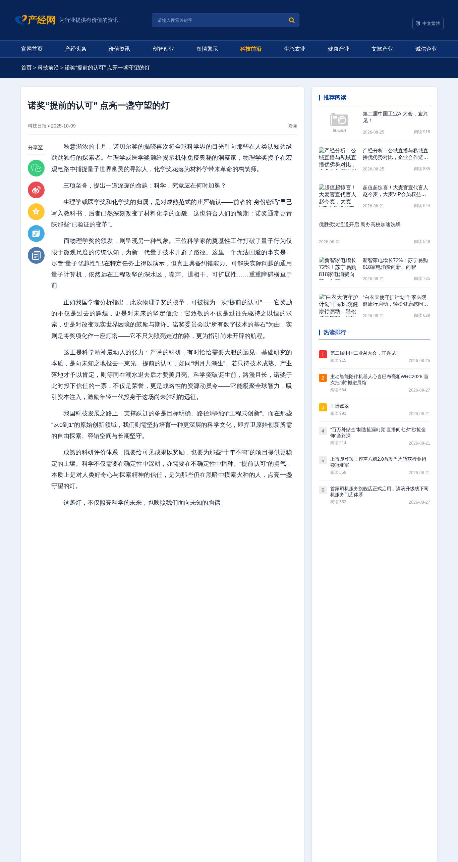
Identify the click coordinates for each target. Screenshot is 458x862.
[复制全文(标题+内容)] (36, 255)
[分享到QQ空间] (36, 211)
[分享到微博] (36, 190)
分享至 (35, 147)
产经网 (42, 20)
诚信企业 (426, 49)
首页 (26, 67)
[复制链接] (36, 233)
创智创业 (163, 49)
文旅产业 (382, 49)
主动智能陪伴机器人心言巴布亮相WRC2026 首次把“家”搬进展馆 (379, 379)
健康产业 (338, 49)
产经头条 (76, 49)
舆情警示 (207, 49)
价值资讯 (119, 49)
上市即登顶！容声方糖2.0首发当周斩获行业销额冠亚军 (378, 462)
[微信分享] (36, 168)
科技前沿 (251, 49)
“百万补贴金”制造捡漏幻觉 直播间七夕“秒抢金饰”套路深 (378, 432)
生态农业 (294, 49)
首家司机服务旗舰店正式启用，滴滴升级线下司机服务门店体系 (379, 491)
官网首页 (32, 49)
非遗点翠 (339, 406)
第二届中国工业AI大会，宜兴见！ (365, 353)
